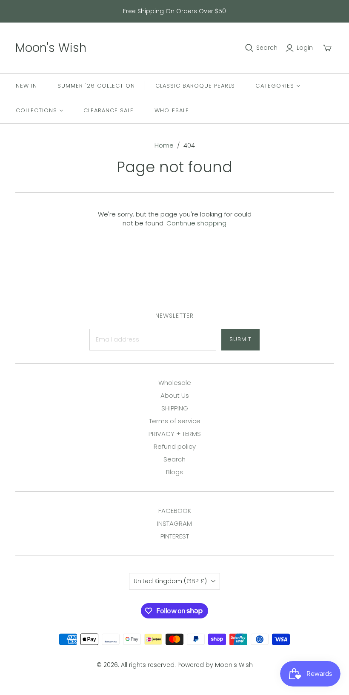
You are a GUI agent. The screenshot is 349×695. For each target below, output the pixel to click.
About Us (174, 395)
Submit (240, 339)
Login (305, 48)
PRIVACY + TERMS (175, 433)
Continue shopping (196, 223)
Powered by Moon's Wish (215, 665)
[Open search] (249, 48)
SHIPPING (174, 408)
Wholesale (171, 110)
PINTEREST (174, 536)
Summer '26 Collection (96, 86)
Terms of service (174, 420)
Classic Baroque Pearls (195, 86)
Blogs (174, 471)
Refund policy (175, 446)
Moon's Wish (50, 48)
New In (26, 86)
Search (266, 48)
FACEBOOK (174, 510)
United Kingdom (170, 581)
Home (164, 145)
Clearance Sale (108, 110)
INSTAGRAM (174, 523)
